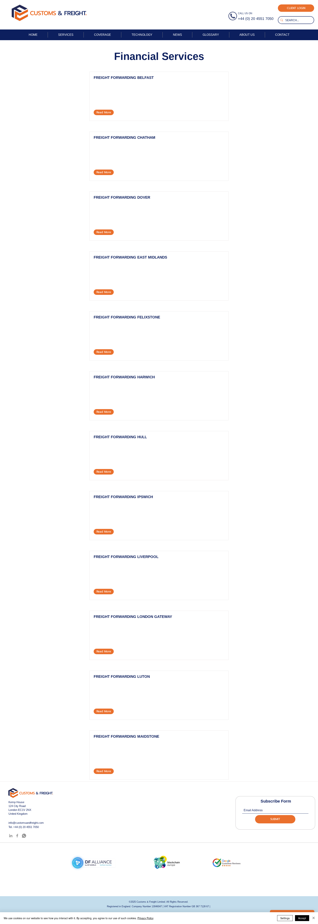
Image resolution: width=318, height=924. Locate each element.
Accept (302, 918)
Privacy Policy (145, 918)
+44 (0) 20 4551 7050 (26, 827)
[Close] (313, 918)
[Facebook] (17, 835)
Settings (285, 918)
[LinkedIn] (10, 835)
